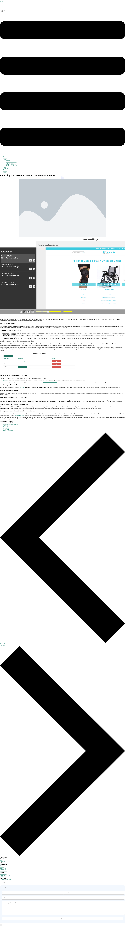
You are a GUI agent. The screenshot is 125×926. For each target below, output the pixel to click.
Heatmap (8, 160)
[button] (62, 83)
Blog (4, 169)
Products (5, 159)
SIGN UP (5, 172)
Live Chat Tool (9, 163)
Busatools (2, 1)
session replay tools (19, 415)
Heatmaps (5, 380)
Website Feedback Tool (11, 162)
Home (4, 156)
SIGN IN (5, 171)
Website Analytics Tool (11, 164)
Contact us (5, 168)
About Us (5, 158)
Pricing (4, 167)
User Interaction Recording (12, 165)
